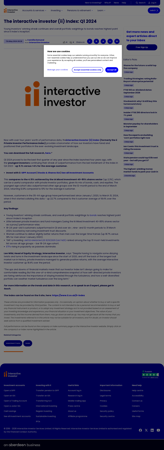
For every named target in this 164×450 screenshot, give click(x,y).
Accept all (111, 70)
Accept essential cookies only (87, 70)
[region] (83, 61)
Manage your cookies (57, 69)
